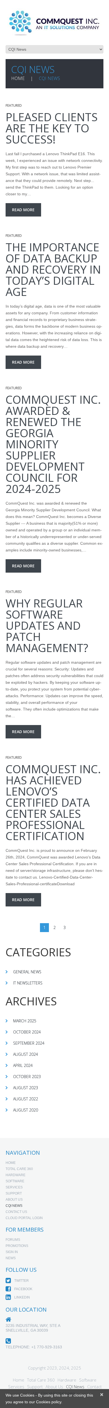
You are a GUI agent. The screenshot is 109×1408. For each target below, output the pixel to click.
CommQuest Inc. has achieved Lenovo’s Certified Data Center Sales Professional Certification (53, 802)
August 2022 (25, 1098)
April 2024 (23, 1065)
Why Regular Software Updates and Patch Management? (47, 625)
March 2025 (24, 1020)
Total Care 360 (19, 1169)
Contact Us (16, 1212)
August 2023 (25, 1087)
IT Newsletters (27, 983)
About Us (14, 1200)
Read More (23, 209)
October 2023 (27, 1076)
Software (15, 1181)
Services (14, 1187)
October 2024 (27, 1032)
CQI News (14, 1206)
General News (27, 971)
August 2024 (25, 1054)
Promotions (17, 1246)
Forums (13, 1240)
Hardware (15, 1175)
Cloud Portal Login (24, 1218)
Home (18, 78)
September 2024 (28, 1043)
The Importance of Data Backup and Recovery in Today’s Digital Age (53, 269)
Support (14, 1193)
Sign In (12, 1252)
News (11, 1258)
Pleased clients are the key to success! (52, 128)
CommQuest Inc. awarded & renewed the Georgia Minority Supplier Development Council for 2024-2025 (53, 444)
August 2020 (25, 1110)
